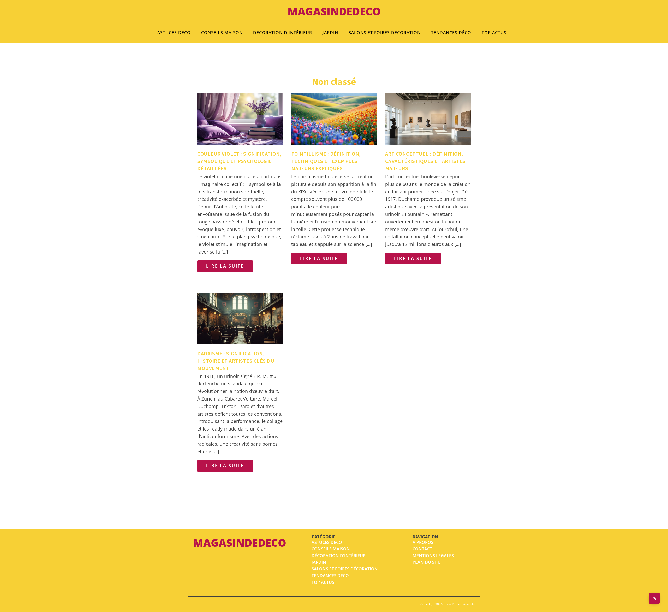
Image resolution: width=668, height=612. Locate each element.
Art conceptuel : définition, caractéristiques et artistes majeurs (425, 161)
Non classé (334, 81)
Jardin (330, 33)
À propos (423, 542)
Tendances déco (451, 33)
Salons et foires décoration (385, 33)
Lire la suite (225, 266)
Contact (422, 549)
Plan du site (426, 562)
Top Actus (494, 33)
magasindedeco (334, 11)
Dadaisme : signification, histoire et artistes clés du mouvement (235, 360)
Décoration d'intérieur (282, 33)
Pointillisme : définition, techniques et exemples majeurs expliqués (326, 161)
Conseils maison (222, 33)
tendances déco (330, 576)
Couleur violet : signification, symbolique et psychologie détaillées (239, 161)
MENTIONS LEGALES (433, 555)
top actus (323, 582)
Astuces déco (174, 33)
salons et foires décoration (345, 569)
